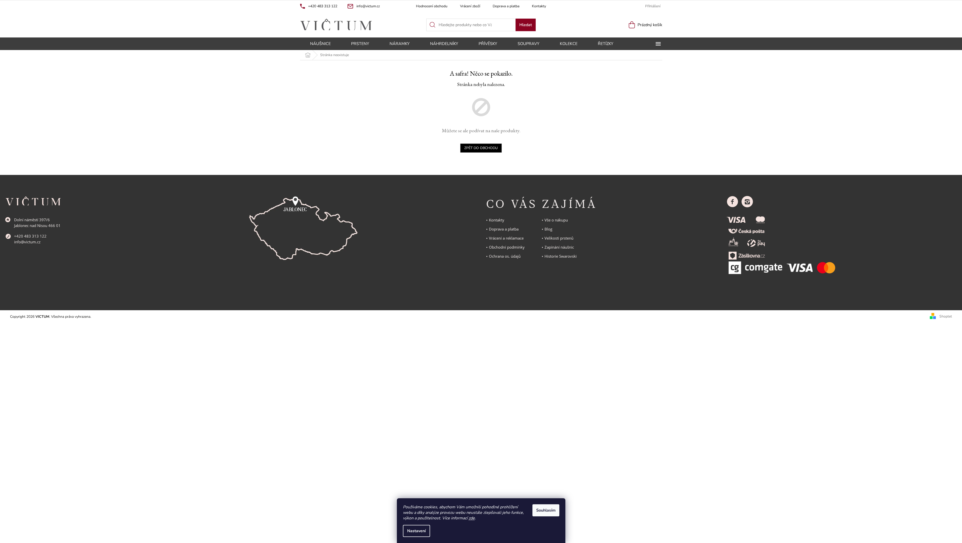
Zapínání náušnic (559, 247)
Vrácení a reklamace (506, 238)
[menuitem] (320, 44)
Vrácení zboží (470, 6)
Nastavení (416, 531)
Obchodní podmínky (507, 247)
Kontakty (539, 6)
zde (472, 518)
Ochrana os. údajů (505, 256)
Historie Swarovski (561, 256)
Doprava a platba (506, 6)
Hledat (525, 25)
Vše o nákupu (556, 219)
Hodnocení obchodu (431, 6)
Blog (548, 229)
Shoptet (945, 316)
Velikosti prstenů (559, 238)
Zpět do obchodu (481, 148)
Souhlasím (546, 510)
